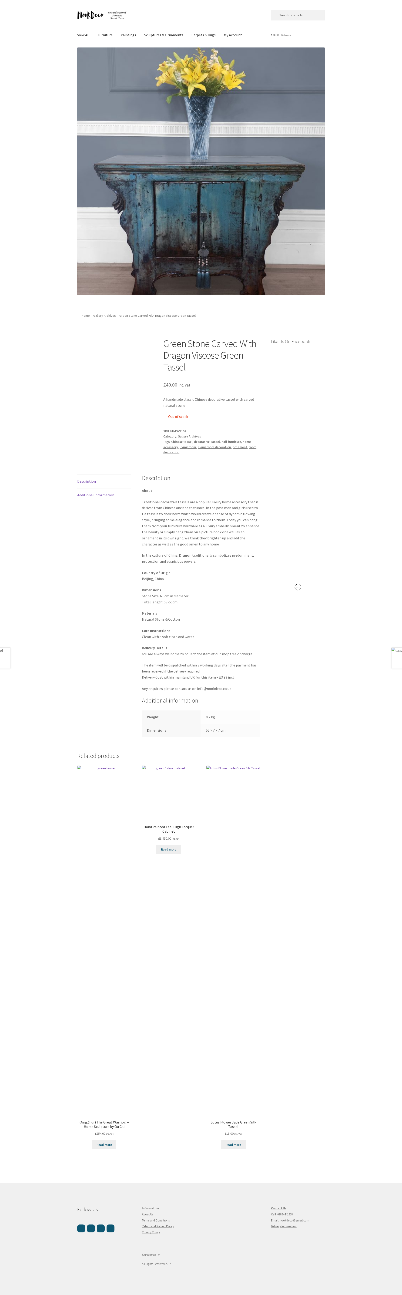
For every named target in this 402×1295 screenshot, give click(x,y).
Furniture (105, 35)
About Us (147, 1214)
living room (188, 447)
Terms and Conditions (156, 1220)
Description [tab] (86, 481)
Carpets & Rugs (203, 35)
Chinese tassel (181, 442)
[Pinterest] (101, 1228)
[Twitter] (110, 1228)
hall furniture (231, 442)
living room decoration (214, 447)
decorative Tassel (207, 442)
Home (86, 315)
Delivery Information (284, 1226)
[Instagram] (91, 1228)
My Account (233, 35)
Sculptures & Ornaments (163, 35)
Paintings (128, 35)
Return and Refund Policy (158, 1226)
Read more (104, 1145)
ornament (240, 447)
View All (83, 35)
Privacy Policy (151, 1232)
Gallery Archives (104, 315)
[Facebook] (81, 1228)
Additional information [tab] (95, 495)
